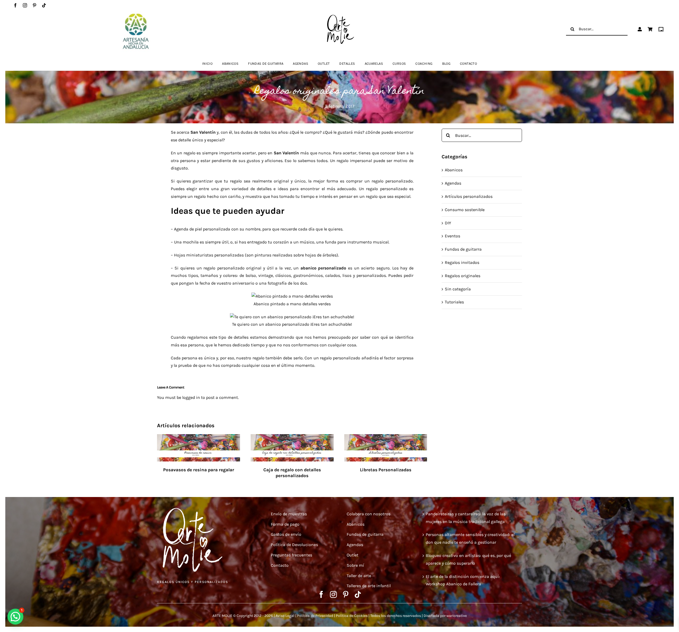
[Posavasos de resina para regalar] (198, 437)
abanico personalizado (323, 268)
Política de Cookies (352, 615)
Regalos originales (462, 275)
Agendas (453, 183)
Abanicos (454, 169)
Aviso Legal (285, 615)
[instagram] (25, 5)
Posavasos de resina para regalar (198, 469)
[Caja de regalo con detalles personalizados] (292, 437)
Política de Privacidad (315, 615)
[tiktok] (44, 5)
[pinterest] (34, 5)
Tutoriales (454, 301)
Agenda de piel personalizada (202, 229)
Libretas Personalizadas (385, 469)
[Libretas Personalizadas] (385, 437)
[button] (15, 617)
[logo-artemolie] (339, 16)
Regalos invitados (462, 262)
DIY (448, 222)
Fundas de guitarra (463, 249)
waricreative (456, 615)
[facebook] (15, 5)
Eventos (452, 235)
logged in (191, 397)
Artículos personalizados (469, 196)
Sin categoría (458, 288)
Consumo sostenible (465, 209)
